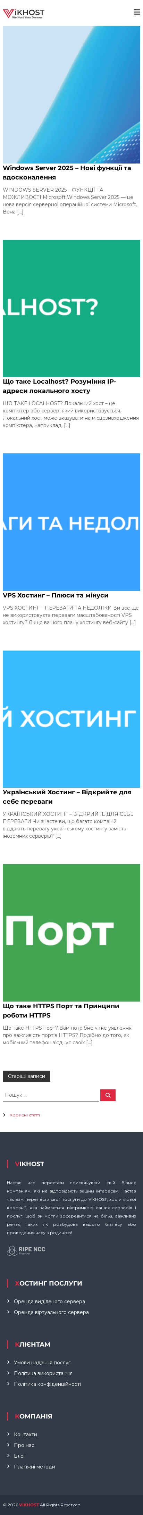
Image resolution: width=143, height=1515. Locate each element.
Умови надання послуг (42, 1362)
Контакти (25, 1434)
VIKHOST (29, 1504)
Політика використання (43, 1373)
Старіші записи (26, 1076)
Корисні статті (25, 1115)
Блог (20, 1456)
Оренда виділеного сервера (49, 1301)
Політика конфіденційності (47, 1384)
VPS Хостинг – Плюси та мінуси (56, 595)
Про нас (24, 1445)
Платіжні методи (34, 1467)
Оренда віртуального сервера (51, 1312)
